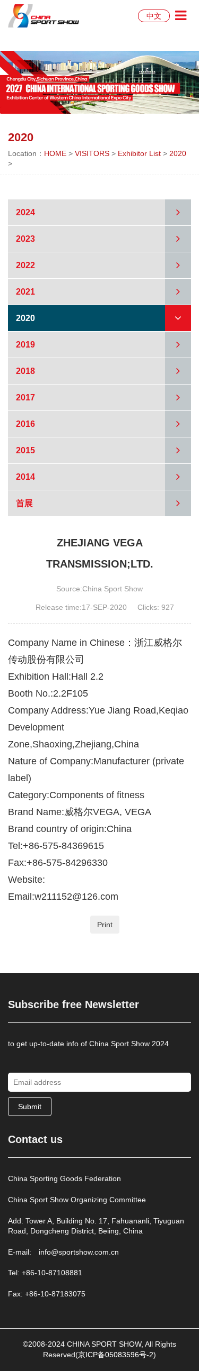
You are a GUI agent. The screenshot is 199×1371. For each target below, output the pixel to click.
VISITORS (92, 153)
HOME (55, 153)
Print (105, 924)
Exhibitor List (139, 153)
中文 (153, 16)
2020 (177, 153)
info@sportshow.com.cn (79, 1252)
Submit (29, 1106)
